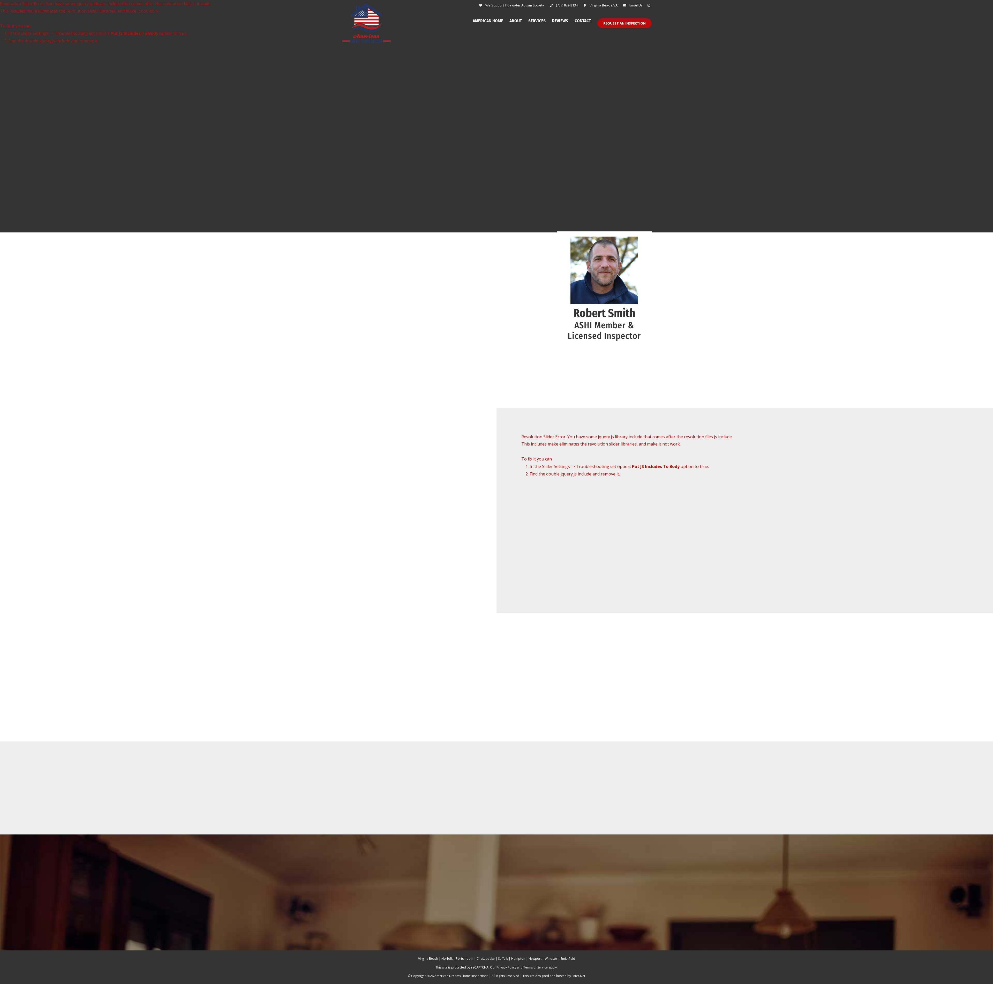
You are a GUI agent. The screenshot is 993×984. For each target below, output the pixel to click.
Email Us (636, 5)
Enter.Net (578, 976)
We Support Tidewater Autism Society (514, 5)
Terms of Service (535, 967)
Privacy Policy (506, 967)
